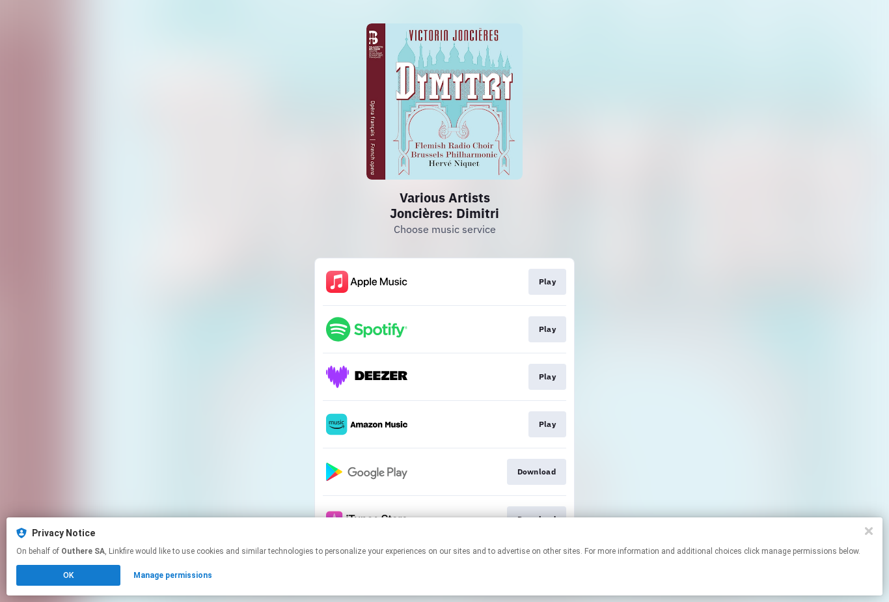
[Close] (868, 531)
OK (68, 575)
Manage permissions (172, 575)
